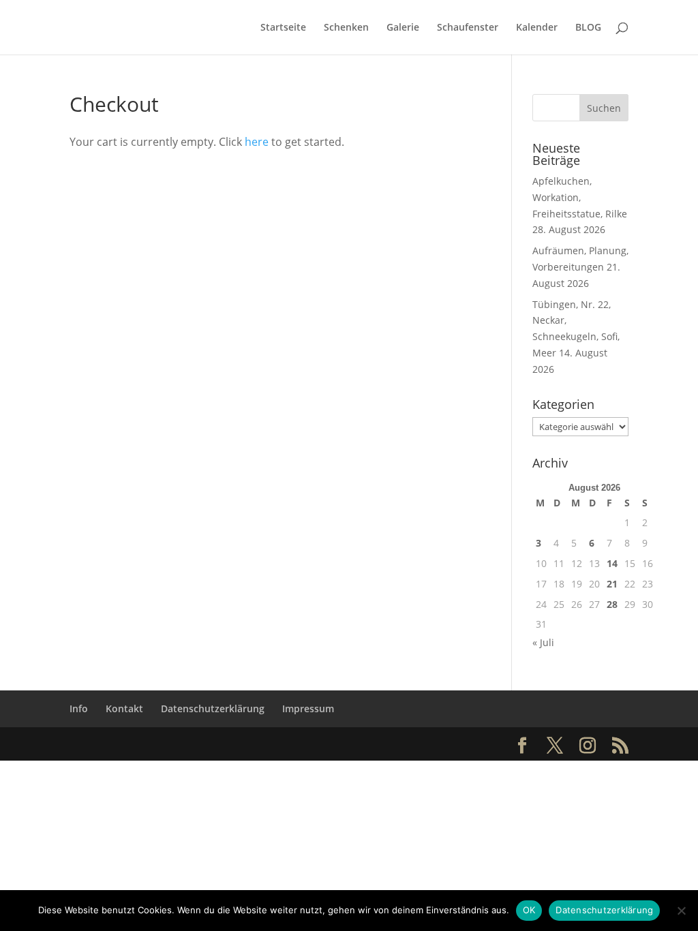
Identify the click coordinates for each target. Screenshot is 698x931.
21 (612, 583)
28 (612, 604)
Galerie (402, 27)
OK (529, 909)
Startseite (283, 27)
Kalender (537, 27)
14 (612, 563)
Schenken (346, 27)
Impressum (308, 708)
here (257, 141)
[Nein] (681, 910)
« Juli (543, 642)
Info (79, 708)
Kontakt (124, 708)
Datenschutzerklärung (212, 708)
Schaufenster (467, 27)
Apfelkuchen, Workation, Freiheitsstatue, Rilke (579, 197)
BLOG (588, 27)
